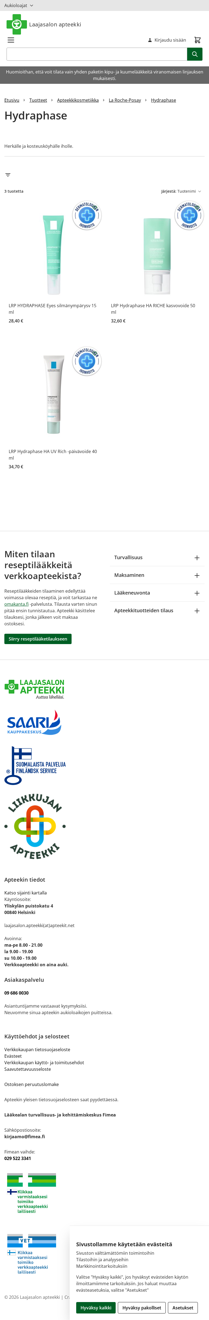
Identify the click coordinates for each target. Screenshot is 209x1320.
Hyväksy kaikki (96, 1308)
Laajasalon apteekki (55, 24)
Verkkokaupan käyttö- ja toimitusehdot (44, 1063)
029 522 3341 (17, 1158)
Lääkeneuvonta (132, 592)
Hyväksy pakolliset (141, 1308)
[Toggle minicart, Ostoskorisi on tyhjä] (197, 40)
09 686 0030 (16, 993)
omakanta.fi (16, 604)
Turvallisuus (128, 557)
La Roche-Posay (125, 100)
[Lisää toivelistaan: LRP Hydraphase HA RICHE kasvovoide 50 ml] (197, 207)
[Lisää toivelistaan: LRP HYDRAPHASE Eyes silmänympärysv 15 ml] (94, 207)
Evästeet (13, 1056)
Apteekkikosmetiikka (78, 100)
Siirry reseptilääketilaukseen (38, 639)
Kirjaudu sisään (170, 40)
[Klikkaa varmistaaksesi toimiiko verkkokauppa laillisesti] (104, 1193)
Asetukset (183, 1308)
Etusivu (11, 100)
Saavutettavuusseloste (27, 1069)
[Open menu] (11, 40)
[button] (104, 175)
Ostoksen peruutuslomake (31, 1084)
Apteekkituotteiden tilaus (143, 610)
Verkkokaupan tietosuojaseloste (37, 1050)
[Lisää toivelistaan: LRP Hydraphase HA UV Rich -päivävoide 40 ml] (94, 353)
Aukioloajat (15, 5)
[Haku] (194, 54)
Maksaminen (129, 575)
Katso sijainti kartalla (25, 893)
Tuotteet (38, 100)
